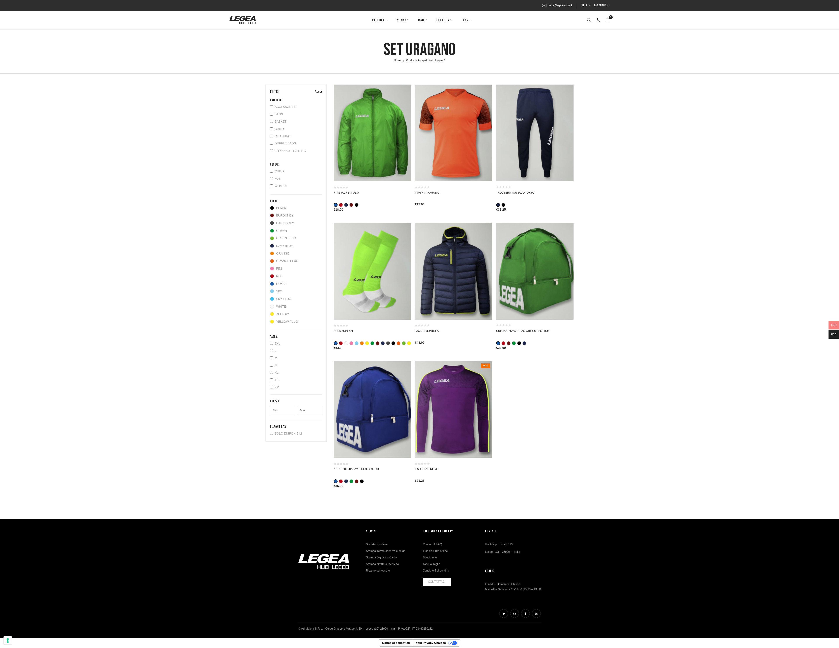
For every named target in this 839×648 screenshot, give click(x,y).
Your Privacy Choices (431, 643)
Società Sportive (376, 544)
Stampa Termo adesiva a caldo (385, 551)
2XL (277, 343)
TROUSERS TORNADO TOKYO (515, 192)
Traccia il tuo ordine (435, 551)
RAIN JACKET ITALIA (346, 192)
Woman (281, 186)
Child (279, 129)
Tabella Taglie (431, 564)
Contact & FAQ (432, 544)
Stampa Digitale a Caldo (381, 557)
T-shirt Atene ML (426, 469)
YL (276, 380)
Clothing (283, 136)
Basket (280, 121)
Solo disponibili (288, 433)
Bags (279, 114)
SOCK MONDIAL (344, 331)
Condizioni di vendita (436, 570)
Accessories (285, 107)
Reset (318, 91)
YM (277, 387)
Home (397, 60)
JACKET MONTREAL (427, 331)
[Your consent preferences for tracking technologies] (7, 640)
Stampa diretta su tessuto (382, 564)
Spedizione (430, 557)
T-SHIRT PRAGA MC (427, 192)
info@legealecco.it (560, 5)
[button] (608, 20)
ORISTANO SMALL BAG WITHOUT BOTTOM (522, 331)
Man (278, 178)
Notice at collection (396, 643)
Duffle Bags (285, 143)
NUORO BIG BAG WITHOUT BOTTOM (356, 469)
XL (276, 372)
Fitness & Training (290, 150)
